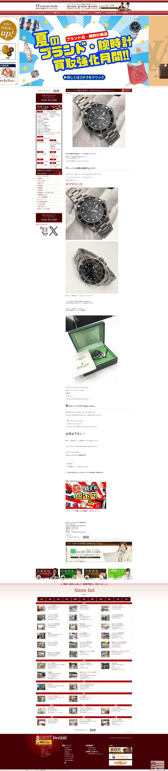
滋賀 (92, 599)
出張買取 (40, 190)
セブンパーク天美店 (42, 126)
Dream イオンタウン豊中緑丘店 (84, 645)
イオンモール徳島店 (42, 165)
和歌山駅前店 (41, 142)
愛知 (109, 599)
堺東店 (39, 116)
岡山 (67, 599)
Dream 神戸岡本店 (116, 665)
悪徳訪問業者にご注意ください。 (97, 753)
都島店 (52, 116)
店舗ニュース (45, 749)
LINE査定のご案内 (69, 756)
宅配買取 (40, 187)
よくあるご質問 (69, 758)
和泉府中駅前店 (54, 113)
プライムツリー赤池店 (43, 161)
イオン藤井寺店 (41, 124)
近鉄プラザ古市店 (116, 626)
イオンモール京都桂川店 (43, 138)
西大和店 (53, 154)
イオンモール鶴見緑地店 (43, 125)
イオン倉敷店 (54, 166)
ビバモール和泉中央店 (43, 118)
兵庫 (50, 599)
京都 (84, 599)
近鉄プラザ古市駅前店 (43, 122)
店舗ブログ (41, 183)
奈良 (58, 599)
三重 (118, 599)
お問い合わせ (41, 206)
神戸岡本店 (53, 145)
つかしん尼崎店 (54, 142)
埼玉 (126, 599)
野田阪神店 (40, 121)
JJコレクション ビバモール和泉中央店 (75, 522)
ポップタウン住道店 (55, 115)
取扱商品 (40, 185)
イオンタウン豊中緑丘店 (43, 128)
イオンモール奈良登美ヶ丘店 (84, 686)
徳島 (101, 599)
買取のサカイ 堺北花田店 (44, 131)
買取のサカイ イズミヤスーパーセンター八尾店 (49, 132)
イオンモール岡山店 (55, 165)
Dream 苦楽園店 (52, 675)
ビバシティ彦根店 (42, 154)
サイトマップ (41, 199)
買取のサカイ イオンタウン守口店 (46, 134)
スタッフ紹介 (41, 181)
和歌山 (75, 599)
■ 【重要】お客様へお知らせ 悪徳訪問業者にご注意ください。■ (84, 584)
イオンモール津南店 (55, 161)
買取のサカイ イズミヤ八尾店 (84, 654)
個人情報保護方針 (42, 201)
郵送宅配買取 (68, 749)
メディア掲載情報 (42, 197)
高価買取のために (42, 194)
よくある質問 (41, 204)
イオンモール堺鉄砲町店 (43, 119)
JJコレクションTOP (43, 176)
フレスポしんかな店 (42, 115)
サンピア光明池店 (42, 113)
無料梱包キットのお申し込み (46, 192)
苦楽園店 (53, 146)
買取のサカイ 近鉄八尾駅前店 (45, 129)
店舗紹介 (40, 178)
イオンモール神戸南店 (56, 143)
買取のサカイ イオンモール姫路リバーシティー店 (84, 675)
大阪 (41, 599)
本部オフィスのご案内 (44, 208)
